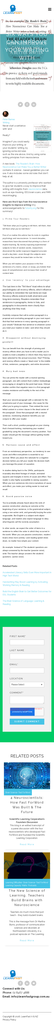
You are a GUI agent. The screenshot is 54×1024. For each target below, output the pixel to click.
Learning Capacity (13, 885)
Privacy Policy (9, 1019)
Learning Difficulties (14, 882)
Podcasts (32, 885)
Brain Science (12, 792)
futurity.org (30, 208)
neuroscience (35, 189)
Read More (27, 844)
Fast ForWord (24, 792)
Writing (6, 122)
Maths (24, 885)
